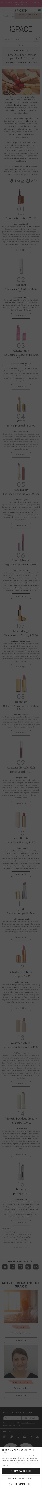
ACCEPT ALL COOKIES (21, 1471)
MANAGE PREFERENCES (19, 1484)
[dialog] (21, 1468)
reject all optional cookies (21, 1478)
